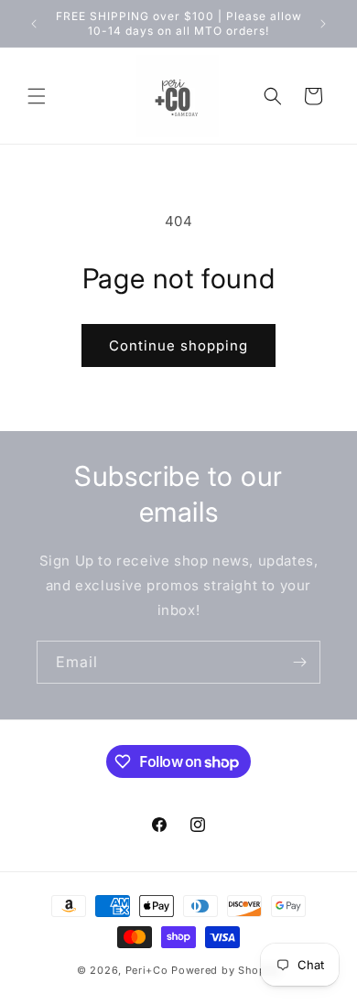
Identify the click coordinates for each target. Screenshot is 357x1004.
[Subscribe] (299, 662)
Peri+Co (146, 970)
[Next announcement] (323, 24)
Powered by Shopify (225, 970)
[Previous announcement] (34, 24)
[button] (36, 96)
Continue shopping (178, 345)
